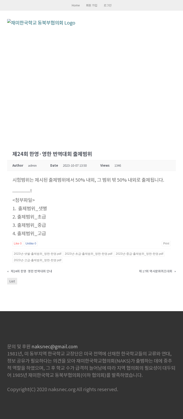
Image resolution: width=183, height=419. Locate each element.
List (12, 281)
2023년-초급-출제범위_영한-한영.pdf (88, 253)
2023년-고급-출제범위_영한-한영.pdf (37, 260)
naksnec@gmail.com (54, 346)
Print (166, 243)
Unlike (30, 243)
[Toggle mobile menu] (174, 22)
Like (18, 243)
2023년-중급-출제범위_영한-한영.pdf (139, 253)
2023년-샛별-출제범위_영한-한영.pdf (37, 253)
